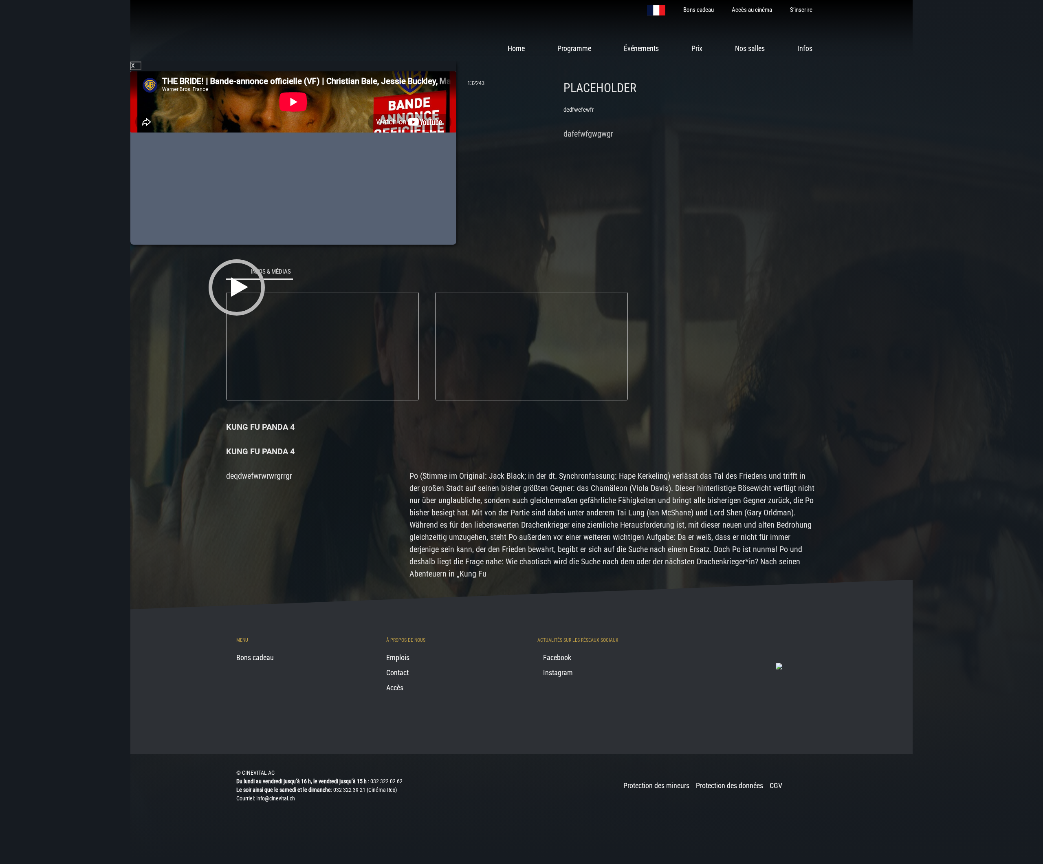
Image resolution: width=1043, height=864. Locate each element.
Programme (574, 48)
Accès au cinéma (752, 9)
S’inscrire (801, 9)
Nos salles (750, 48)
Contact (397, 672)
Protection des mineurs (656, 785)
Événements (641, 48)
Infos (804, 48)
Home (516, 48)
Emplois (397, 657)
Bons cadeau (698, 9)
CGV (776, 785)
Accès (394, 687)
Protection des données (729, 785)
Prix (696, 48)
